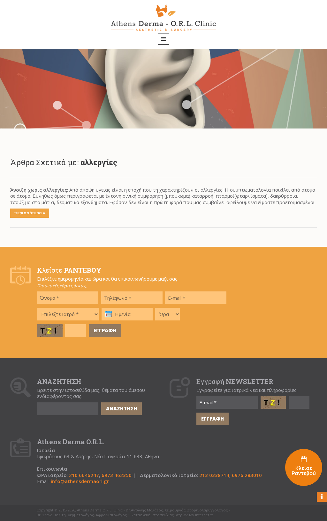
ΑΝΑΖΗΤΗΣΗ (121, 408)
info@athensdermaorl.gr (80, 481)
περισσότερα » (29, 213)
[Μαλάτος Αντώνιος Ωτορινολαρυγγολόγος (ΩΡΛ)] (303, 468)
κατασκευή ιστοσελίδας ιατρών (159, 515)
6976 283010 (247, 475)
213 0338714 (214, 475)
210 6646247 (84, 475)
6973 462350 (117, 475)
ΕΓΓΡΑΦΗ (105, 330)
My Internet (199, 515)
